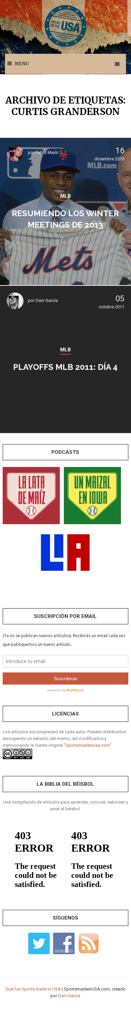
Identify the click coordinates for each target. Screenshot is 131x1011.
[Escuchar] (31, 495)
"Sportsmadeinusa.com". (88, 745)
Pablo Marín (47, 152)
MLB (65, 196)
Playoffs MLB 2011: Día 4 (65, 367)
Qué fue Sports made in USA (33, 988)
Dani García (47, 300)
